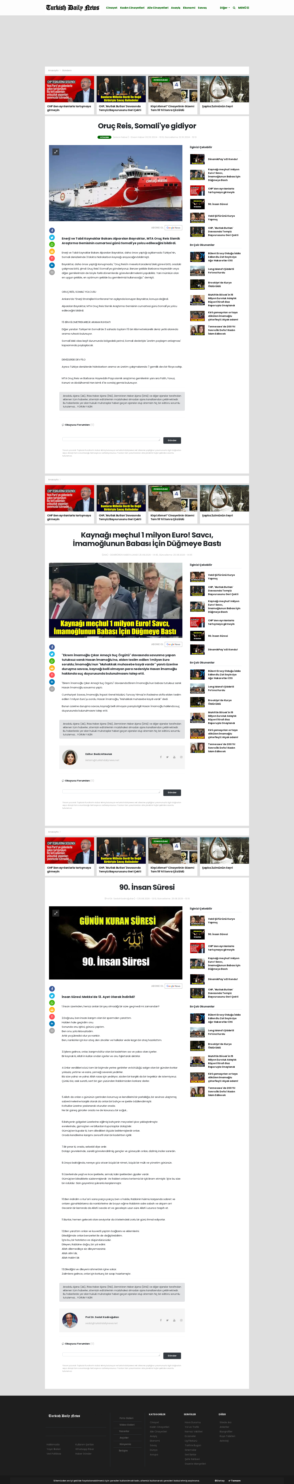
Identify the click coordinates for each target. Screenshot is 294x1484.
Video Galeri (126, 1424)
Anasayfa (53, 70)
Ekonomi (189, 8)
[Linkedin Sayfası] (72, 1431)
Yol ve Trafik (192, 1427)
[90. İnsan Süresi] (115, 942)
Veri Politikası (54, 1453)
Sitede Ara (225, 1422)
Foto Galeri (126, 1418)
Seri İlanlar (190, 1454)
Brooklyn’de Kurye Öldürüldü (220, 284)
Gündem (67, 70)
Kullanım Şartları (84, 1444)
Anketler (224, 1427)
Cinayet (111, 8)
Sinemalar (190, 1450)
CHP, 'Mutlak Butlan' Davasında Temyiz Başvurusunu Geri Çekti (223, 231)
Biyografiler (226, 1431)
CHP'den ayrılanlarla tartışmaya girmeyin (221, 190)
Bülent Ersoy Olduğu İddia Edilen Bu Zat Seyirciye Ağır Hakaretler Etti (224, 257)
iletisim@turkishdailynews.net (102, 760)
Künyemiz (125, 1444)
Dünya (153, 1450)
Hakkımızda (53, 1444)
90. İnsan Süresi (218, 204)
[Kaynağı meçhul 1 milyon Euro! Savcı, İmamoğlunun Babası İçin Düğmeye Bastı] (115, 600)
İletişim (123, 1450)
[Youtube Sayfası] (66, 1431)
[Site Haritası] (84, 1431)
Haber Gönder (83, 1453)
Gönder (172, 440)
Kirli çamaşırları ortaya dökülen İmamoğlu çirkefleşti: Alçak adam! (223, 316)
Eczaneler (190, 1436)
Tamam (236, 1480)
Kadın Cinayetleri (132, 8)
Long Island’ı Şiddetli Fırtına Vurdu (221, 270)
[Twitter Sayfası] (53, 1431)
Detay (221, 1480)
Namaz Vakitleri (193, 1431)
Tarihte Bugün (193, 1445)
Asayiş (175, 8)
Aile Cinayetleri (157, 8)
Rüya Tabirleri (227, 1436)
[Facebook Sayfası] (48, 1431)
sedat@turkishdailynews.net (101, 1323)
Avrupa (154, 1454)
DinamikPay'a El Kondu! (223, 159)
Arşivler (124, 1437)
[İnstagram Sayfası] (60, 1431)
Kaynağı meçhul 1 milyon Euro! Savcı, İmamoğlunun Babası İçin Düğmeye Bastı (224, 175)
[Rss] (78, 1431)
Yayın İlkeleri (53, 1449)
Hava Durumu (193, 1422)
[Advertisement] (147, 41)
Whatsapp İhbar (84, 1449)
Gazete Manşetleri (195, 1463)
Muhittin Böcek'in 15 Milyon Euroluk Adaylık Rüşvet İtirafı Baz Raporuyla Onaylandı (222, 300)
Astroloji (224, 1440)
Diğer (224, 8)
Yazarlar (124, 1431)
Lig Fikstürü (191, 1440)
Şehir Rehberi (192, 1459)
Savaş (202, 8)
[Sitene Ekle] (90, 1431)
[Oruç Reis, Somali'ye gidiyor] (115, 183)
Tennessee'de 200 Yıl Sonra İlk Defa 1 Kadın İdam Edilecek (221, 330)
